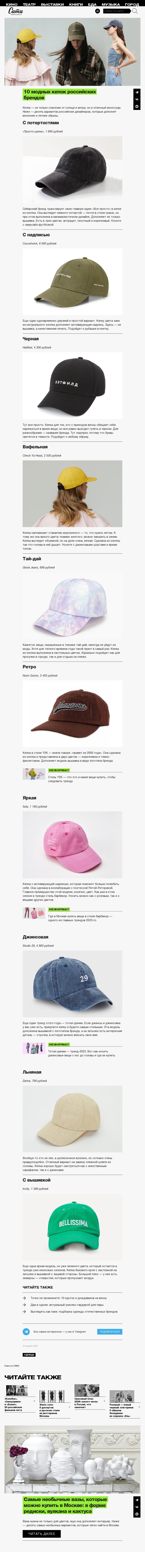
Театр (29, 4)
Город (132, 4)
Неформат (59, 770)
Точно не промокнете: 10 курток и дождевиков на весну (69, 1298)
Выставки (52, 4)
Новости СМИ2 (12, 1366)
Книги (76, 4)
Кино (11, 4)
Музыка (111, 4)
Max (136, 106)
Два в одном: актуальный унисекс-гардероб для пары (67, 1304)
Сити (15, 11)
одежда (29, 1355)
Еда (92, 4)
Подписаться (110, 1331)
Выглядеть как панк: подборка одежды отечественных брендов (74, 1311)
